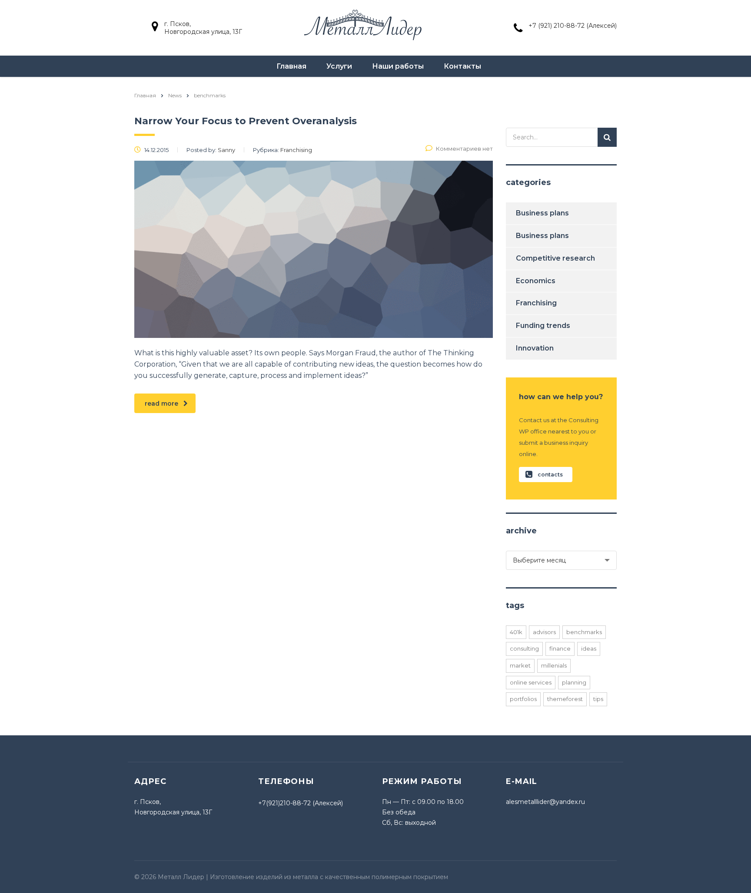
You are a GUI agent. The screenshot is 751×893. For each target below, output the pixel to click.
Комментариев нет (464, 148)
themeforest (565, 698)
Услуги (339, 66)
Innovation (535, 348)
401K (516, 631)
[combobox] (561, 560)
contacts (550, 474)
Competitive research (555, 258)
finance (560, 648)
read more (161, 403)
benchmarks (584, 631)
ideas (588, 648)
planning (574, 682)
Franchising (536, 303)
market (520, 665)
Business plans (542, 213)
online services (531, 682)
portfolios (523, 698)
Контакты (462, 66)
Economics (535, 281)
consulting (524, 648)
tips (598, 698)
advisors (544, 631)
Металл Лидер (181, 877)
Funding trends (543, 325)
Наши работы (398, 66)
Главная (291, 66)
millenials (554, 665)
